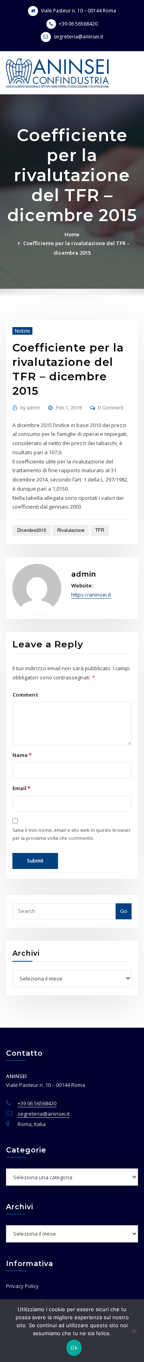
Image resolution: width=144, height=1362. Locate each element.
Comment (25, 694)
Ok (74, 1347)
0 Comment (110, 407)
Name (21, 755)
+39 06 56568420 (78, 23)
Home (72, 234)
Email (21, 788)
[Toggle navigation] (127, 66)
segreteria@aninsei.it (78, 36)
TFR (99, 530)
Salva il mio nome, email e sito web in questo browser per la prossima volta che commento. (71, 834)
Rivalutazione (70, 530)
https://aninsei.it (91, 594)
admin (30, 407)
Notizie (22, 330)
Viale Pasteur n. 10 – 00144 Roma (78, 10)
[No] (134, 1331)
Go (123, 911)
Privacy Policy (22, 1286)
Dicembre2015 (31, 530)
